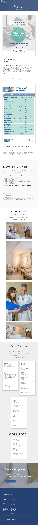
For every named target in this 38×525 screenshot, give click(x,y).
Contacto (13, 499)
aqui (29, 71)
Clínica (12, 495)
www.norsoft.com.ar (6, 520)
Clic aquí (4, 80)
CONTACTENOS (10, 481)
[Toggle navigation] (36, 1)
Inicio (12, 494)
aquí (17, 510)
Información (13, 496)
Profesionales (18, 69)
